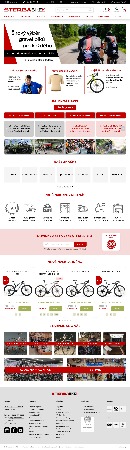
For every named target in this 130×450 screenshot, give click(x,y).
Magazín (59, 407)
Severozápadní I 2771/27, (13, 407)
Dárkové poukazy (63, 418)
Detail (24, 309)
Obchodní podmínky (37, 421)
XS (52, 314)
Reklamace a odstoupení (39, 434)
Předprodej (60, 415)
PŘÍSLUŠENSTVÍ (57, 17)
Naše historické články (65, 421)
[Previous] (7, 128)
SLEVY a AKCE (103, 17)
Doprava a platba (35, 407)
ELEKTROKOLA (25, 17)
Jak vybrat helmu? (88, 409)
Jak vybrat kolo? (87, 407)
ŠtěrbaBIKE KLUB (63, 432)
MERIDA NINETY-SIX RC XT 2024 (17, 273)
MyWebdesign (78, 447)
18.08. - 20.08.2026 (19, 115)
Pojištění (59, 409)
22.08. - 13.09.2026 (80, 115)
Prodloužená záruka (64, 429)
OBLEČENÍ (41, 17)
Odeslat (80, 244)
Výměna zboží (34, 412)
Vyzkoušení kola (62, 426)
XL (85, 314)
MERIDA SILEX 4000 (79, 272)
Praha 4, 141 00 (9, 409)
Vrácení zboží (34, 415)
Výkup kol (60, 423)
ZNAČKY (89, 17)
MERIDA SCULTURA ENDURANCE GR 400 (49, 273)
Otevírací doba (35, 437)
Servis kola (60, 434)
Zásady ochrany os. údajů (39, 426)
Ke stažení (33, 429)
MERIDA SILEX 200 (111, 272)
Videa (58, 437)
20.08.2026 (50, 115)
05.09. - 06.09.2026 (110, 115)
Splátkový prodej (62, 412)
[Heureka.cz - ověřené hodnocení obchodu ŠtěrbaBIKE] (87, 424)
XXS (56, 314)
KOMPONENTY (74, 17)
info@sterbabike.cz (16, 418)
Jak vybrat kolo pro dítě (90, 412)
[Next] (123, 128)
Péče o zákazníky (36, 418)
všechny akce (65, 107)
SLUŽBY (118, 17)
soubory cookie (52, 447)
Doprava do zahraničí (37, 409)
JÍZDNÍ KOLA (9, 17)
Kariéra (31, 432)
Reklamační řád (35, 423)
